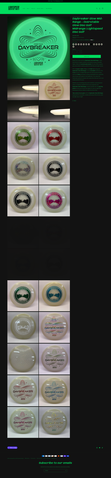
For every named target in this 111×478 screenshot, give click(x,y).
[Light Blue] (96, 44)
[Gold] (86, 44)
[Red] (76, 44)
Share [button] (75, 100)
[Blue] (84, 44)
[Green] (73, 44)
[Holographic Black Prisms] (102, 44)
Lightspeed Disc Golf (13, 458)
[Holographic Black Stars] (73, 47)
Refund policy (27, 458)
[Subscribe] (65, 470)
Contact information (46, 458)
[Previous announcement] (7, 1)
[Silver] (78, 44)
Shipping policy (54, 458)
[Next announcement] (103, 1)
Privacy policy (33, 458)
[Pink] (89, 44)
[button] (28, 8)
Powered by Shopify (20, 458)
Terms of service (39, 458)
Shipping (74, 37)
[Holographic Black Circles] (94, 44)
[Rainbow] (81, 44)
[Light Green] (99, 44)
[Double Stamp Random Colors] (91, 44)
